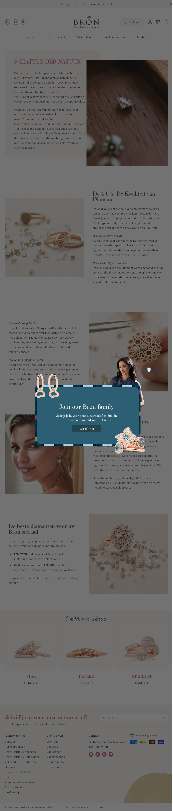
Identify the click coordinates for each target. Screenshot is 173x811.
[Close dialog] (149, 369)
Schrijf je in (86, 428)
